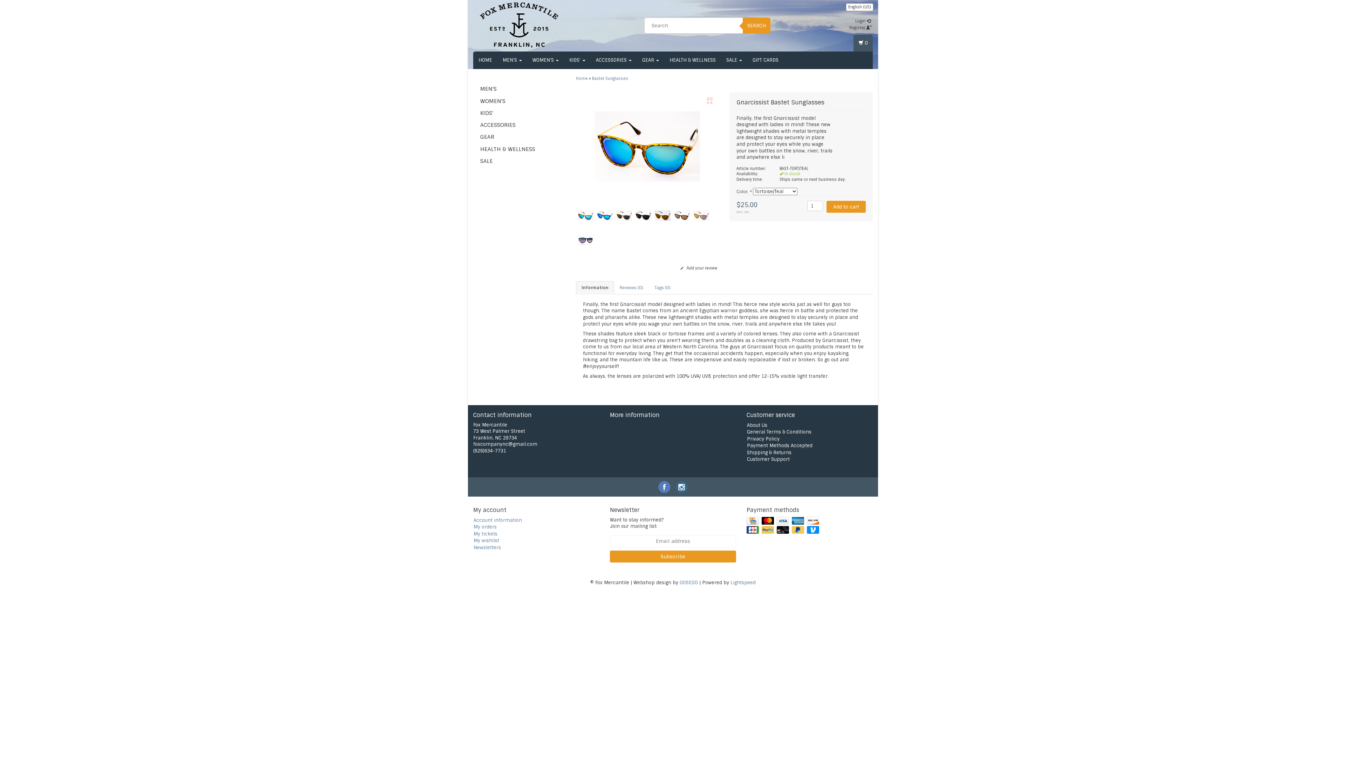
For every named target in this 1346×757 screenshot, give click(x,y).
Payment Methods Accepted (780, 446)
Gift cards (766, 60)
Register (857, 27)
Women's (543, 60)
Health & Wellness (692, 60)
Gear (648, 60)
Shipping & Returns (769, 453)
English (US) (859, 7)
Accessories (612, 60)
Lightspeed (743, 583)
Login (860, 21)
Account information (498, 520)
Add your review (701, 268)
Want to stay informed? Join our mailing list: (637, 523)
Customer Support (768, 459)
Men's (510, 60)
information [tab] (595, 288)
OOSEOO (689, 583)
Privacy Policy (763, 439)
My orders (485, 527)
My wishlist (486, 541)
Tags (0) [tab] (662, 288)
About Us (757, 425)
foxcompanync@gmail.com (505, 444)
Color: (744, 191)
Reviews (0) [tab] (631, 288)
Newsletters (487, 548)
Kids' (575, 60)
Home (485, 60)
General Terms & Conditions (779, 432)
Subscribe (673, 556)
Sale (732, 60)
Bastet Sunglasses (610, 78)
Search (756, 25)
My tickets (485, 534)
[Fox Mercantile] (519, 24)
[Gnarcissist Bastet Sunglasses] (647, 146)
